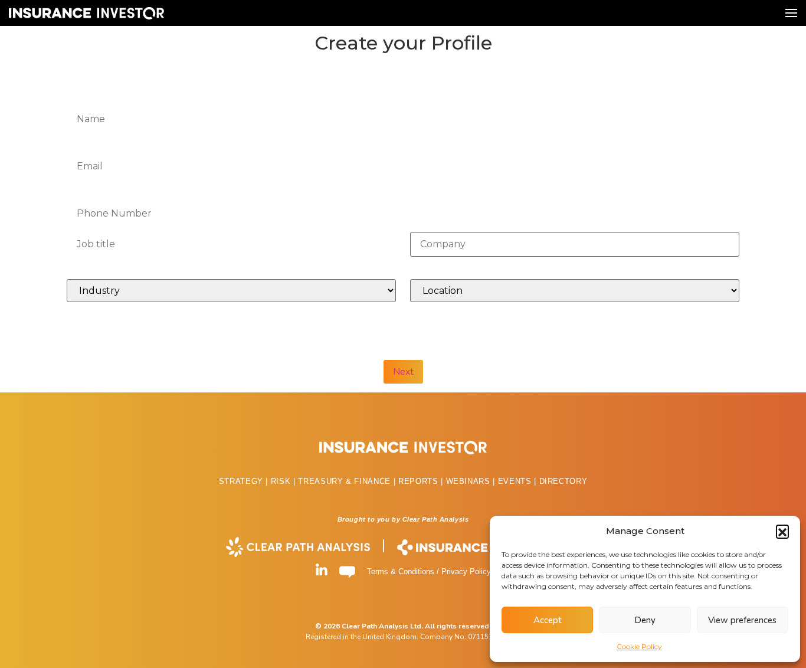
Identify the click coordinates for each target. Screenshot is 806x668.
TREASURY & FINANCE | (348, 481)
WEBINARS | (472, 481)
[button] (782, 531)
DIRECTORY (563, 481)
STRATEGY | (245, 481)
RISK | (285, 481)
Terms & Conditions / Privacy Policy (429, 571)
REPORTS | (422, 481)
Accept (547, 620)
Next (403, 371)
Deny (645, 620)
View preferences (742, 620)
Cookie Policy (639, 646)
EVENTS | (518, 481)
